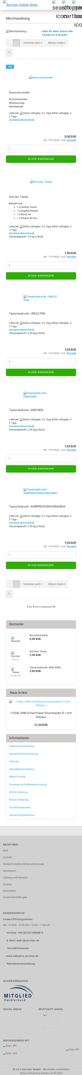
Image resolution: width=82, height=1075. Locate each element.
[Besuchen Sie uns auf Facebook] (8, 1022)
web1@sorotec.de (28, 940)
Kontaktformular (18, 948)
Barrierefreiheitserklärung (23, 753)
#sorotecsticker (19, 92)
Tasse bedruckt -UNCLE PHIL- (27, 313)
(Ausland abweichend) (21, 120)
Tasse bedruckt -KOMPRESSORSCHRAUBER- (37, 506)
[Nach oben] (71, 1066)
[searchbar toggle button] (57, 5)
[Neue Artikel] (71, 693)
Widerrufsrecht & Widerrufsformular (23, 864)
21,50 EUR (41, 725)
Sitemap (14, 761)
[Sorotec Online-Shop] (20, 5)
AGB (5, 850)
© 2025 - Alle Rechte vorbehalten (41, 1069)
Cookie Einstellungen (15, 897)
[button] (9, 43)
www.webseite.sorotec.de (22, 955)
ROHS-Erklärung (18, 792)
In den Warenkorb (41, 159)
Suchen (7, 884)
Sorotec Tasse (18, 196)
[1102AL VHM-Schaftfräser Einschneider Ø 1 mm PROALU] (41, 703)
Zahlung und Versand (15, 877)
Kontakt (7, 857)
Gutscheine (9, 890)
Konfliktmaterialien (20, 807)
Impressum (9, 870)
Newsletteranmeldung (21, 769)
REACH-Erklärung (19, 799)
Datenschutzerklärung (21, 746)
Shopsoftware (28, 1073)
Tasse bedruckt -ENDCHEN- (26, 410)
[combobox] (33, 43)
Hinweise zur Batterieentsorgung (28, 784)
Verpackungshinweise (22, 814)
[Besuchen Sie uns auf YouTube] (19, 1022)
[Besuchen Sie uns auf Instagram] (31, 1022)
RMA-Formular (17, 776)
